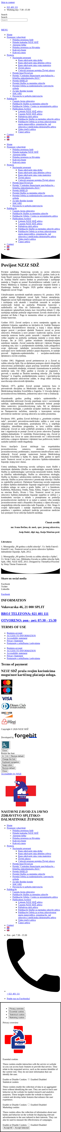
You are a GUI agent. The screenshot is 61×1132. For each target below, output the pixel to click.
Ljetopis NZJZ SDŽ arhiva (30, 111)
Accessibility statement (17, 638)
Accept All (8, 1128)
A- (3, 756)
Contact (10, 134)
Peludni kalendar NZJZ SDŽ (25, 42)
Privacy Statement (15, 641)
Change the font (8, 759)
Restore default (17, 756)
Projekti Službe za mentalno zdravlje (28, 83)
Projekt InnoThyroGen (22, 73)
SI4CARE (17, 93)
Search (4, 14)
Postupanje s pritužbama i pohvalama (23, 643)
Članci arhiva (24, 132)
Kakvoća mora (19, 52)
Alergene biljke (19, 45)
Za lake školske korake (22, 91)
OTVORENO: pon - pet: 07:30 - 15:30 (28, 620)
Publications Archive (21, 109)
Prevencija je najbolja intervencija (27, 96)
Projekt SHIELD (20, 80)
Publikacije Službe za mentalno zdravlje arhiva (39, 119)
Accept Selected (22, 1128)
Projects (10, 55)
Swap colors (7, 765)
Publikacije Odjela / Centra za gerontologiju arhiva (35, 106)
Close (4, 751)
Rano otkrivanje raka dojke (30, 60)
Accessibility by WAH (11, 774)
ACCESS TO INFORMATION (21, 635)
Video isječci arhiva (27, 129)
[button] (30, 584)
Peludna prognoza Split (22, 40)
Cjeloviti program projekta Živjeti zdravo (36, 70)
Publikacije (12, 98)
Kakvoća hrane (19, 50)
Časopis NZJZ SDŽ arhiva (30, 114)
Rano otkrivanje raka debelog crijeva (34, 63)
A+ (7, 756)
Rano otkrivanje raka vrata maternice (34, 65)
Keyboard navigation (10, 762)
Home (9, 34)
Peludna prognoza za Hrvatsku (26, 47)
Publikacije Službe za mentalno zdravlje (30, 104)
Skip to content (8, 2)
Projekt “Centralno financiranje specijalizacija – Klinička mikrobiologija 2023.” (33, 76)
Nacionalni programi (21, 57)
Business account (14, 633)
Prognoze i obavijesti (16, 37)
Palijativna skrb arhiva (28, 116)
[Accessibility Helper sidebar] (5, 745)
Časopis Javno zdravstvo (23, 101)
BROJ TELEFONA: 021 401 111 (25, 613)
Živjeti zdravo (24, 68)
